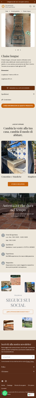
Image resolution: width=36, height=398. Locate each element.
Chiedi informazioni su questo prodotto (18, 106)
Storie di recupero (18, 184)
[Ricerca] (30, 6)
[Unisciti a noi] (33, 357)
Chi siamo (31, 385)
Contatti (3, 388)
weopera (7, 394)
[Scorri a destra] (20, 50)
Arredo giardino (15, 11)
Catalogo (9, 385)
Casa (6, 11)
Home (3, 385)
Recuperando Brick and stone (15, 392)
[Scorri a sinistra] (15, 50)
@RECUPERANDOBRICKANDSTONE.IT (18, 312)
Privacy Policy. (30, 361)
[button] (31, 394)
